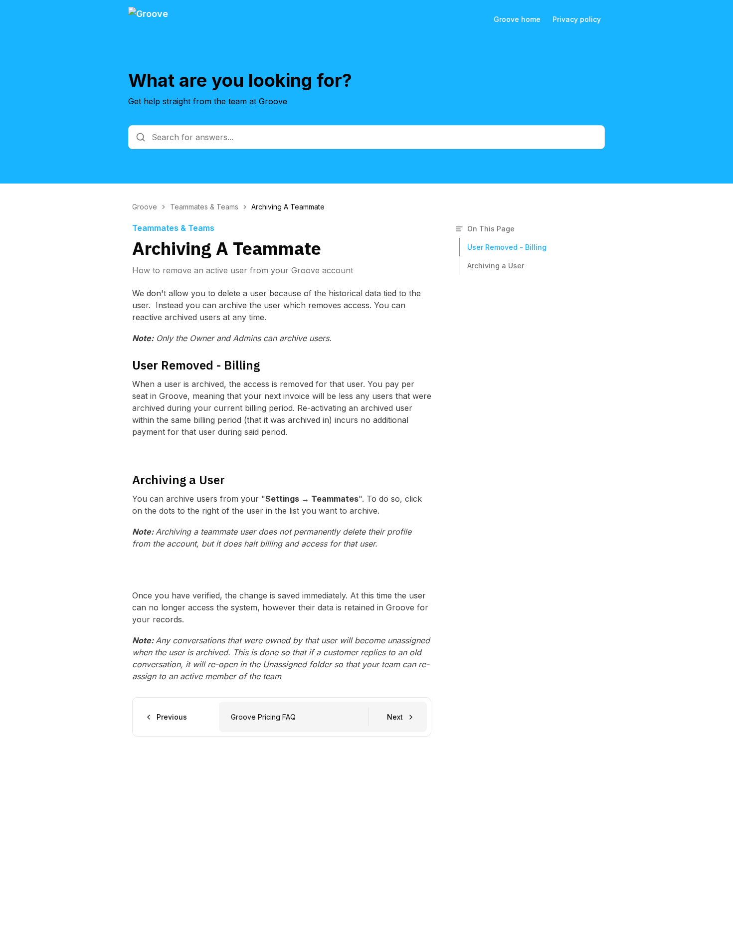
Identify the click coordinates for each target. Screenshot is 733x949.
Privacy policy (576, 19)
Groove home (517, 19)
